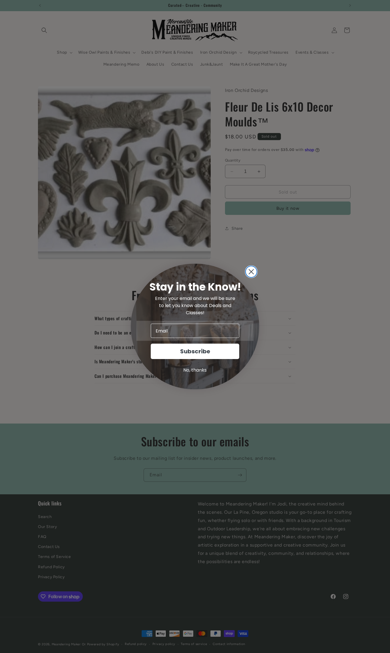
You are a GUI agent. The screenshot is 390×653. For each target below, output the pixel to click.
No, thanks (195, 370)
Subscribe (195, 351)
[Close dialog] (251, 271)
